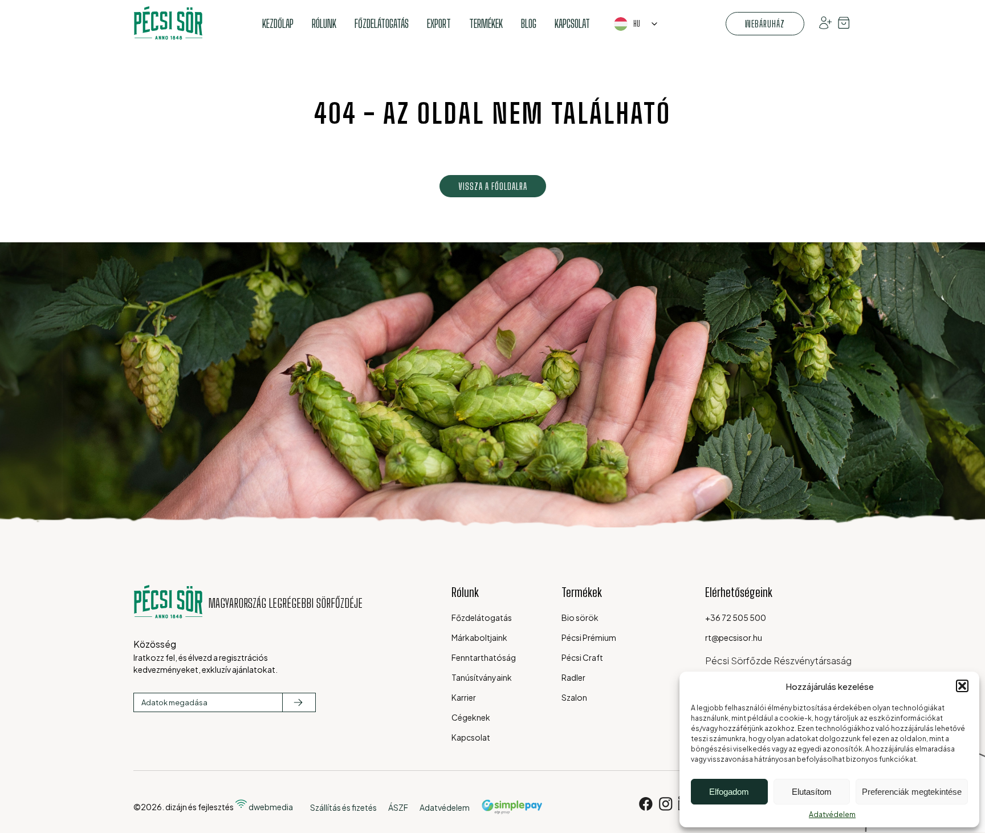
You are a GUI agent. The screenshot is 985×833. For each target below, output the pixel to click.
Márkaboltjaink (479, 637)
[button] (962, 686)
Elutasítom (812, 792)
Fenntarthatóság (483, 657)
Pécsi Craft (582, 657)
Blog (528, 23)
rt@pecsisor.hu (733, 637)
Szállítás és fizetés (343, 807)
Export (439, 23)
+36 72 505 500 (735, 617)
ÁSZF (398, 807)
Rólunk (324, 23)
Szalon (574, 697)
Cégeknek (470, 717)
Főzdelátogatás (382, 23)
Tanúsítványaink (481, 677)
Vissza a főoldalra (492, 186)
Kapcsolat (572, 23)
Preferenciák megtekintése (912, 792)
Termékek (486, 23)
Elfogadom (729, 792)
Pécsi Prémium (588, 637)
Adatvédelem (832, 814)
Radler (573, 677)
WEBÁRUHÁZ (765, 23)
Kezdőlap (278, 23)
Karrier (463, 697)
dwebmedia (270, 807)
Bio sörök (580, 617)
